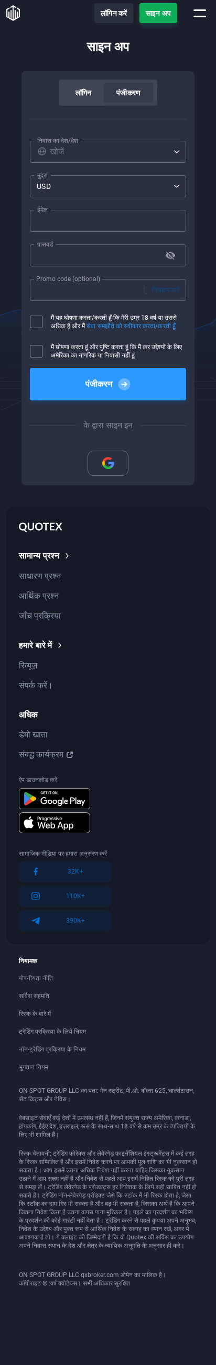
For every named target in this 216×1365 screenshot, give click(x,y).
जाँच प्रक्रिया (40, 616)
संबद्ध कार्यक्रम (41, 754)
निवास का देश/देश (57, 140)
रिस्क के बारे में (35, 1013)
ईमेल (42, 210)
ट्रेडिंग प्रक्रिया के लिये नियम (52, 1031)
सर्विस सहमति (34, 996)
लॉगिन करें (114, 13)
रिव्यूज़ (28, 665)
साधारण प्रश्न (40, 576)
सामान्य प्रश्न (39, 556)
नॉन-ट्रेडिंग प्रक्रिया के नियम (52, 1049)
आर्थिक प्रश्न (39, 596)
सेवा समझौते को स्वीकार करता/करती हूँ (131, 326)
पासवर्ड (45, 244)
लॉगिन (83, 92)
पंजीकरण (128, 92)
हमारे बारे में (35, 645)
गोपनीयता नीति (36, 978)
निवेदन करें (165, 290)
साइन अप (158, 13)
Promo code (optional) (68, 279)
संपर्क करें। (36, 685)
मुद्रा (42, 175)
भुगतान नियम (33, 1067)
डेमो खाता (33, 735)
